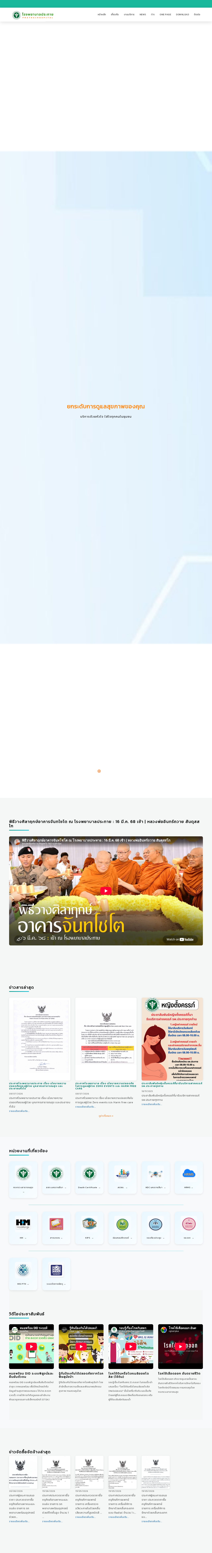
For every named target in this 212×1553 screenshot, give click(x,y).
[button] (101, 14)
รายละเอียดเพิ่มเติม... (19, 1111)
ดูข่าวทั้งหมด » (106, 1116)
